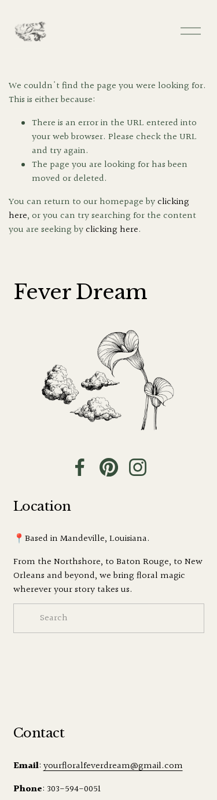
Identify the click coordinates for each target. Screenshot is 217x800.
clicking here (112, 230)
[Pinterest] (109, 467)
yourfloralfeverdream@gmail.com (113, 766)
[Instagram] (137, 467)
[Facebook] (80, 467)
